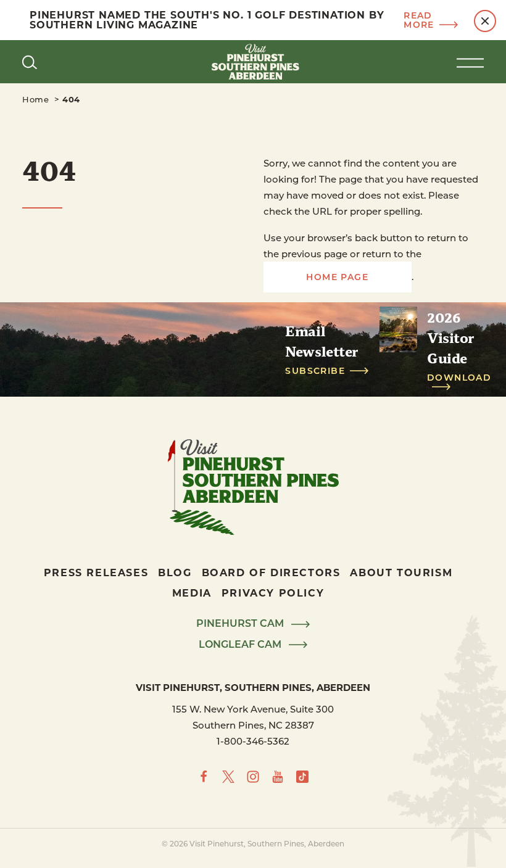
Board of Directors (271, 572)
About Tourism (401, 572)
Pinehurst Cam (241, 623)
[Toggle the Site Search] (29, 62)
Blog (174, 572)
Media (192, 592)
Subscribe (315, 371)
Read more (419, 20)
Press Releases (96, 572)
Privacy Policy (273, 592)
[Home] (253, 62)
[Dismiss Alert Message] (485, 21)
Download (459, 378)
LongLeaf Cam (241, 644)
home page (337, 277)
